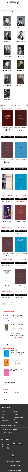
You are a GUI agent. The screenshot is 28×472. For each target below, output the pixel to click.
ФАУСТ (7, 285)
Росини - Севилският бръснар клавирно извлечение (21, 255)
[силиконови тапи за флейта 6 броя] (6, 327)
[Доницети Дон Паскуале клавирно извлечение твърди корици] (20, 276)
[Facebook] (3, 435)
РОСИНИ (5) (20, 85)
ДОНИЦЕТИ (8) (20, 41)
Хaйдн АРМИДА (21, 159)
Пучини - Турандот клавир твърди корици (20, 128)
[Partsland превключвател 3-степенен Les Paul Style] (6, 318)
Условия (16, 422)
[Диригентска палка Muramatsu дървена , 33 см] (6, 336)
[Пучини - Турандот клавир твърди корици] (20, 118)
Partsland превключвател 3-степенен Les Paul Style (17, 316)
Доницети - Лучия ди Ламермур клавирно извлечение (7, 160)
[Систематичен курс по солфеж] (6, 372)
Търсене (16, 414)
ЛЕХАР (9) (21, 56)
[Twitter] (6, 435)
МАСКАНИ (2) (7, 70)
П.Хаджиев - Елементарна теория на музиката (17, 351)
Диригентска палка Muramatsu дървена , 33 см (17, 334)
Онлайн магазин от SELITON (14, 470)
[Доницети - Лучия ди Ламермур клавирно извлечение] (7, 150)
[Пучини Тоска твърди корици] (7, 244)
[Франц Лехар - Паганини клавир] (7, 212)
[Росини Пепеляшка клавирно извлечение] (7, 182)
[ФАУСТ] (7, 276)
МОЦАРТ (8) (20, 70)
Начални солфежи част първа (16, 361)
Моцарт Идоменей (20, 191)
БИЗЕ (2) (7, 27)
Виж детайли (21, 198)
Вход (2, 417)
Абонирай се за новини (9, 382)
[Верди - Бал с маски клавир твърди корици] (7, 118)
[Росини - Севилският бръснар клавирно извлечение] (20, 244)
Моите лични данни (14, 465)
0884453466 (11, 432)
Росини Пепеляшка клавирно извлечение (7, 191)
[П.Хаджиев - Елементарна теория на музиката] (6, 353)
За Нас (2, 414)
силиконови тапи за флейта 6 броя (17, 325)
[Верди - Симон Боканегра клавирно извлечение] (20, 212)
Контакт (16, 411)
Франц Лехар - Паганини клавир (7, 222)
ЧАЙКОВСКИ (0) (7, 99)
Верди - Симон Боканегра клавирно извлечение (21, 223)
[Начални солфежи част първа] (6, 362)
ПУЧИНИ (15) (7, 85)
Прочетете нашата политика (14, 461)
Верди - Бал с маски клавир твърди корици (7, 128)
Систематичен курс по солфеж (17, 370)
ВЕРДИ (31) (21, 27)
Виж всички (6, 385)
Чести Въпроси (5, 420)
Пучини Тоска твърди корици (7, 254)
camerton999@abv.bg (12, 429)
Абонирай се (7, 344)
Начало (3, 411)
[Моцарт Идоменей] (20, 182)
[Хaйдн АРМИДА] (20, 150)
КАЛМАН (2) (7, 56)
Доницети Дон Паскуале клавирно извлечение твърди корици (20, 287)
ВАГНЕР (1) (7, 41)
